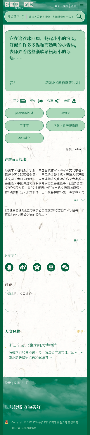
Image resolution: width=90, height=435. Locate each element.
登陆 (10, 293)
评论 (33, 100)
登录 (57, 6)
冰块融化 (24, 138)
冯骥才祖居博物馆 (66, 125)
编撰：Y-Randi (75, 149)
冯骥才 (65, 113)
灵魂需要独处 (24, 113)
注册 (73, 6)
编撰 (65, 6)
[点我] (81, 5)
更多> (81, 331)
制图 (67, 100)
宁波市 (24, 125)
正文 (16, 100)
